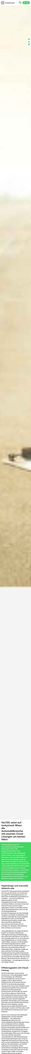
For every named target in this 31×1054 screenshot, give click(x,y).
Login (27, 2)
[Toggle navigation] (20, 2)
